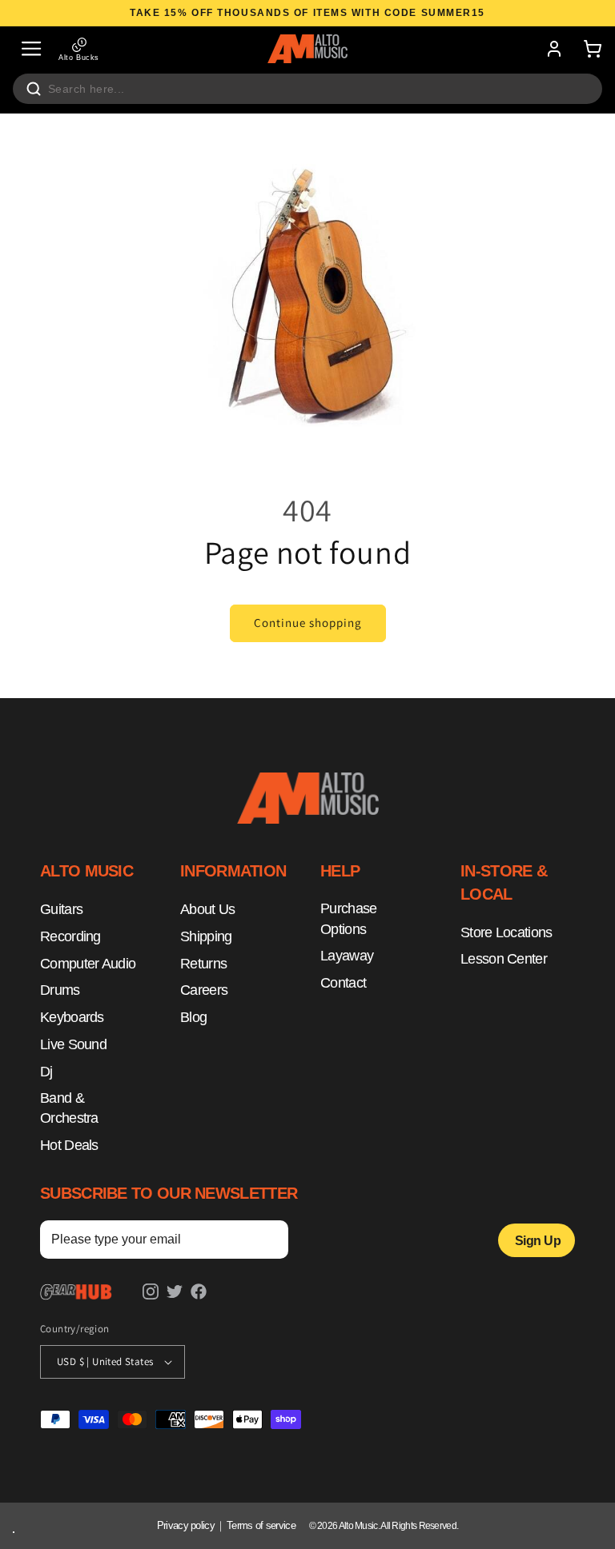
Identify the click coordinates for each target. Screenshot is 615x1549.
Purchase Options (348, 918)
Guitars (61, 909)
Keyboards (72, 1017)
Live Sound (73, 1044)
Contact (343, 983)
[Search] (34, 89)
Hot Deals (69, 1145)
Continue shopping (308, 622)
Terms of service (261, 1525)
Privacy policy (186, 1525)
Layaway (346, 956)
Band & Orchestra (69, 1108)
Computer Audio (87, 964)
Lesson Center (503, 959)
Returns (203, 964)
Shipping (205, 936)
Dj (46, 1072)
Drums (60, 990)
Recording (70, 936)
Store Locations (506, 932)
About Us (207, 909)
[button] (31, 48)
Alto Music (358, 1525)
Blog (193, 1017)
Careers (203, 990)
